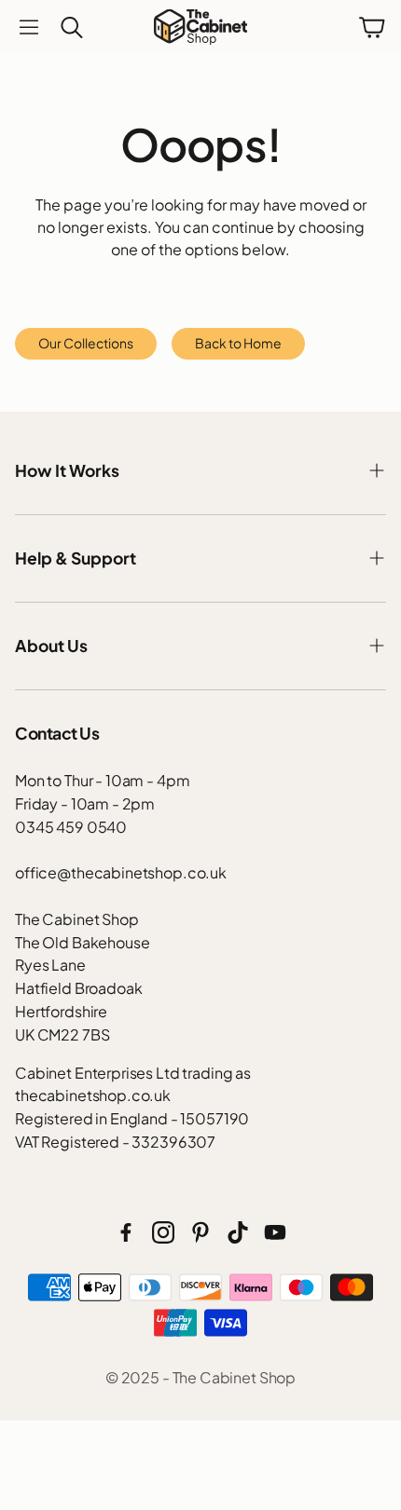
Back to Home (238, 342)
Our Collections (85, 342)
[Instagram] (163, 1232)
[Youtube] (275, 1232)
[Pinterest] (200, 1232)
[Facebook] (126, 1232)
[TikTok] (238, 1232)
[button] (29, 27)
